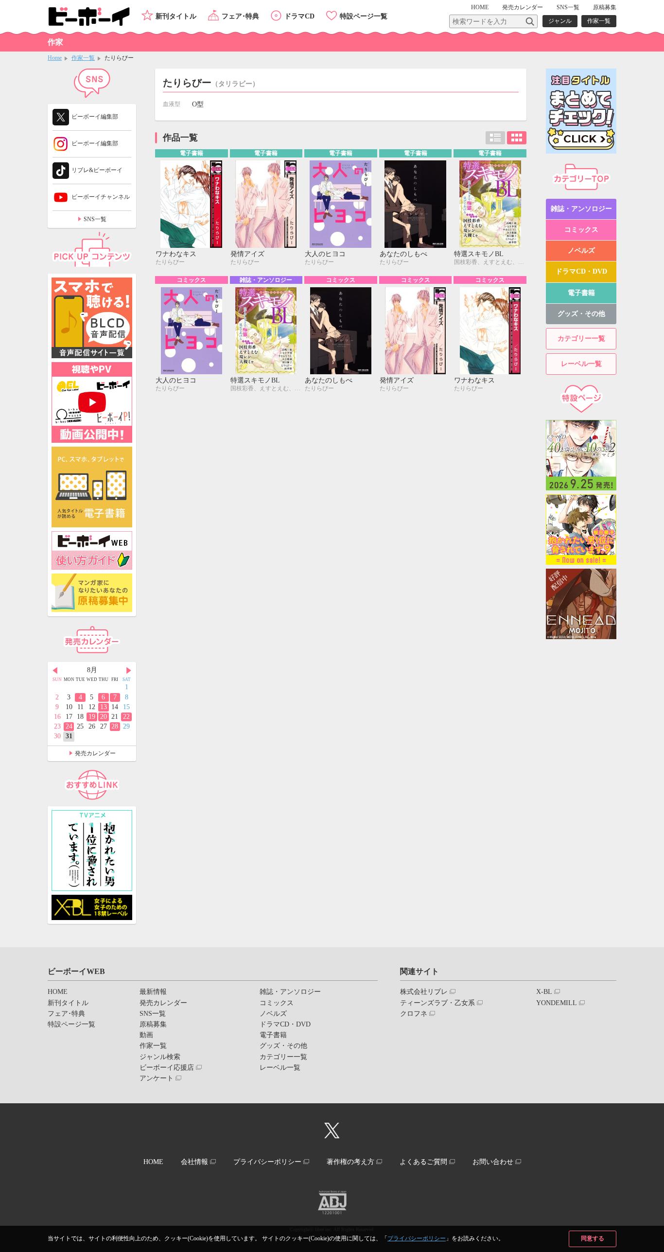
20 (103, 716)
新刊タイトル (176, 16)
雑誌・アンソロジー (581, 208)
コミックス (581, 229)
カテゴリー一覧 (581, 338)
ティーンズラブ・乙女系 (437, 1003)
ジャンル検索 (160, 1057)
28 (114, 726)
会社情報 (194, 1161)
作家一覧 (599, 20)
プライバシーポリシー (416, 1238)
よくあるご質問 (423, 1161)
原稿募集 (604, 7)
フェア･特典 (240, 16)
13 (103, 707)
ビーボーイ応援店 (167, 1067)
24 (69, 726)
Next (129, 670)
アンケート (157, 1078)
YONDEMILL (556, 1003)
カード (516, 137)
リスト (495, 137)
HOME (480, 7)
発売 (522, 7)
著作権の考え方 (350, 1161)
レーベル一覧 (581, 363)
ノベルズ (581, 250)
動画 (146, 1035)
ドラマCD (299, 16)
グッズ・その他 (581, 313)
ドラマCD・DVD (581, 271)
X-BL (544, 991)
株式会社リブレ (424, 991)
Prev (55, 670)
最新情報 (153, 991)
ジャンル (560, 20)
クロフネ (413, 1013)
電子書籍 (581, 292)
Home (55, 57)
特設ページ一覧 (363, 16)
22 (126, 716)
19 (91, 716)
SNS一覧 (568, 7)
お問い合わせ (492, 1161)
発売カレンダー (95, 753)
